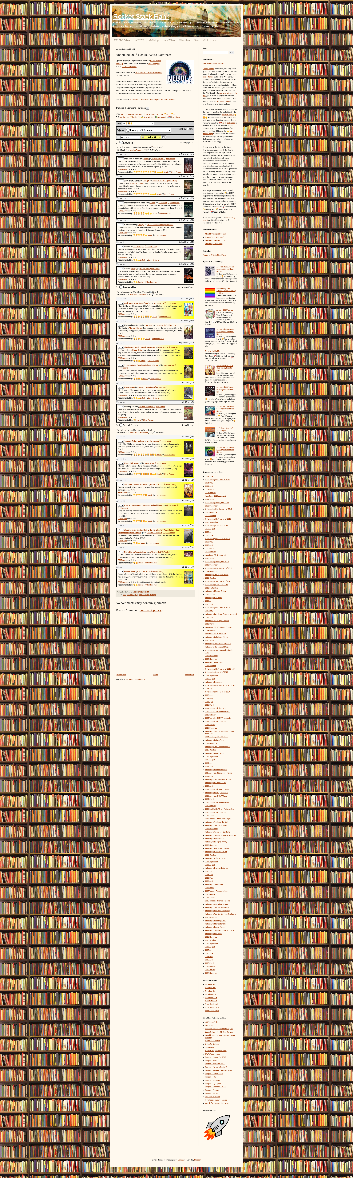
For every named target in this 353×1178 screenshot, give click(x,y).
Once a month (208, 69)
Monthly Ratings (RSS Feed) (215, 234)
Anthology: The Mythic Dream (216, 575)
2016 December (211, 829)
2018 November (211, 659)
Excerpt (146, 159)
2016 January (210, 898)
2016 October (210, 855)
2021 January (210, 499)
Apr (132, 114)
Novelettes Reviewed (138, 295)
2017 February (210, 806)
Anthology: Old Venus (213, 934)
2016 (124, 595)
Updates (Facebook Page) (215, 240)
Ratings (153, 595)
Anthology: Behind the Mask (216, 770)
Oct (154, 114)
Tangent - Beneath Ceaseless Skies (218, 1071)
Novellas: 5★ (210, 991)
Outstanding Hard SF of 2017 (216, 672)
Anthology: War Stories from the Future (220, 914)
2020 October (210, 516)
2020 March (209, 549)
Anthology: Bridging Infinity (216, 842)
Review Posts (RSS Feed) (214, 237)
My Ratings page (223, 101)
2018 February (210, 715)
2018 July (208, 689)
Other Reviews (176, 172)
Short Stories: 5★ (212, 1011)
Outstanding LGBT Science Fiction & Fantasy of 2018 (226, 291)
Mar (129, 114)
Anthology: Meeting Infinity (215, 921)
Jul (143, 114)
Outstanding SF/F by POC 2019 (217, 503)
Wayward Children (137, 183)
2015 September (211, 944)
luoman (181, 1160)
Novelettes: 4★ (211, 998)
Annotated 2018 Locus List (215, 634)
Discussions (184, 40)
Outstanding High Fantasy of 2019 (218, 509)
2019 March (209, 624)
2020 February (210, 552)
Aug (146, 114)
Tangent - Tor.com (212, 1090)
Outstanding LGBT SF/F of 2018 (217, 608)
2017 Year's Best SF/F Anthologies (224, 429)
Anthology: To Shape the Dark (216, 822)
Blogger (197, 1160)
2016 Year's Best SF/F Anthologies (218, 819)
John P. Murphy (138, 247)
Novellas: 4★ (210, 988)
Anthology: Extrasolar (213, 682)
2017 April (209, 786)
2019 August (210, 594)
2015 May (209, 957)
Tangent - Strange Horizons (215, 1087)
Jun (140, 114)
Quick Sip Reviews (212, 1044)
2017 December (211, 728)
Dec (161, 114)
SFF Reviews (210, 1047)
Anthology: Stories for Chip (216, 924)
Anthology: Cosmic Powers (215, 783)
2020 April (209, 545)
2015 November (211, 937)
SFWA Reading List (212, 1054)
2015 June (209, 953)
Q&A (205, 40)
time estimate (208, 77)
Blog (196, 40)
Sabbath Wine (129, 572)
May (137, 114)
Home (155, 675)
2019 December (211, 565)
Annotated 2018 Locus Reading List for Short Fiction (225, 409)
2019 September (211, 588)
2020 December (211, 506)
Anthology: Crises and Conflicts (217, 832)
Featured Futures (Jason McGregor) (219, 1029)
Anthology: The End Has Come (217, 908)
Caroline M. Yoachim (154, 533)
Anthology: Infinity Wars (214, 753)
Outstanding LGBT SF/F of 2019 (217, 539)
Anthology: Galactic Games (215, 858)
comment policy (150, 610)
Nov (157, 114)
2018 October (210, 666)
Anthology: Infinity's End (214, 662)
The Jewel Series (135, 328)
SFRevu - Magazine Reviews (216, 1051)
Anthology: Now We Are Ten (216, 852)
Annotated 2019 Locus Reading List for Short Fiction (225, 389)
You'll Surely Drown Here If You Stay (137, 303)
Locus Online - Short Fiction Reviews (219, 1032)
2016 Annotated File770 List (216, 796)
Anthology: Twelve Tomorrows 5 (218, 644)
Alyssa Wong (159, 303)
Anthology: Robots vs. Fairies (216, 637)
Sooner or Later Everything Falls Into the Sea (141, 365)
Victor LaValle (157, 159)
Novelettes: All (210, 994)
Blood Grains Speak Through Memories (139, 347)
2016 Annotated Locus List (215, 812)
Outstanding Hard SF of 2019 (216, 526)
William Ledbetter (146, 407)
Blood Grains (137, 350)
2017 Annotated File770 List (216, 708)
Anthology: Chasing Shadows (216, 793)
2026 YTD (139, 40)
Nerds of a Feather (212, 1041)
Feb (125, 114)
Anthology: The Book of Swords (217, 747)
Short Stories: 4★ (212, 1008)
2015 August (210, 947)
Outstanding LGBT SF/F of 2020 (217, 480)
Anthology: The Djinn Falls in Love (218, 780)
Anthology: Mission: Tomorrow (217, 911)
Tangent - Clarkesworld (214, 1074)
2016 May (209, 878)
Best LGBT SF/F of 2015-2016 (216, 737)
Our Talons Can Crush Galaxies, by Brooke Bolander (224, 368)
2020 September (211, 522)
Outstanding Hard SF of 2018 (216, 585)
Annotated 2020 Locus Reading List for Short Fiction (225, 450)
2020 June (209, 535)
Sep (150, 114)
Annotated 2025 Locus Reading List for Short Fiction (225, 269)
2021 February (210, 493)
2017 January (210, 816)
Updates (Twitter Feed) (214, 244)
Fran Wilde (159, 325)
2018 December (211, 656)
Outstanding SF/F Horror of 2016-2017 (220, 669)
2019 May (209, 611)
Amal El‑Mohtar (153, 441)
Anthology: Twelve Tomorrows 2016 (219, 930)
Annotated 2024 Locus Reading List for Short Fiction (225, 331)
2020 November (211, 512)
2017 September (211, 757)
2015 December (211, 917)
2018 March (209, 705)
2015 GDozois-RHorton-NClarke (217, 901)
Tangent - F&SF (211, 1077)
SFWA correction (129, 67)
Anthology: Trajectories (214, 885)
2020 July (208, 532)
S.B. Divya (144, 269)
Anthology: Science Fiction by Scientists (220, 835)
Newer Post (121, 675)
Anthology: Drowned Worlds (216, 868)
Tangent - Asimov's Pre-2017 (216, 1067)
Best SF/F (136, 117)
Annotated (130, 595)
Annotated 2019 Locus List (215, 555)
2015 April (209, 960)
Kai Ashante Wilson (154, 225)
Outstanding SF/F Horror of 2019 (218, 519)
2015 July (208, 950)
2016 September (211, 862)
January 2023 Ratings (224, 310)
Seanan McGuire (158, 181)
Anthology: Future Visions (215, 927)
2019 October (210, 578)
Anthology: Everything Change (217, 848)
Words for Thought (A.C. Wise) (217, 1103)
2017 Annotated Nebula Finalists (217, 712)
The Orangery (154, 64)
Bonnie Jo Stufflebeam (146, 387)
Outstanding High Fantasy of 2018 (218, 568)
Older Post (189, 675)
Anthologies (162, 117)
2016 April (209, 881)
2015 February (210, 967)
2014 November (211, 973)
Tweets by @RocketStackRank (214, 255)
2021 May (209, 483)
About (216, 40)
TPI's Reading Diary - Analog (216, 1100)
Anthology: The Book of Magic (217, 647)
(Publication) (170, 159)
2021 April (209, 486)
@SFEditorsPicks (211, 1022)
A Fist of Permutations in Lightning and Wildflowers (144, 505)
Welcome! (207, 63)
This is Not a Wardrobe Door (135, 552)
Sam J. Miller (149, 463)
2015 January (210, 970)
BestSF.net (209, 1025)
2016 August (210, 865)
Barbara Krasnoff (144, 572)
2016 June (209, 875)
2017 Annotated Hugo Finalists (217, 789)
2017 (175, 114)
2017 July (208, 763)
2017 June (209, 766)
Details (166, 172)
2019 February (210, 631)
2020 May (209, 542)
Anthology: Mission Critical (215, 591)
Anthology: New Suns (213, 598)
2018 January (210, 725)
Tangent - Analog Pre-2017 (215, 1057)
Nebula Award (144, 595)
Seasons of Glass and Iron (134, 441)
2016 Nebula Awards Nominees (148, 73)
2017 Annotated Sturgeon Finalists (218, 773)
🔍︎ (164, 159)
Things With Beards (131, 463)
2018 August (210, 679)
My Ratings (154, 40)
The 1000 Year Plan (212, 1097)
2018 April (209, 702)
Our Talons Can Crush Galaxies (136, 485)
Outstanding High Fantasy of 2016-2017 (220, 685)
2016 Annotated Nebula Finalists (217, 803)
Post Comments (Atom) (135, 679)
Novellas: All (210, 984)
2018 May (209, 699)
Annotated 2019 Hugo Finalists (217, 621)
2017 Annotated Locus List (215, 721)
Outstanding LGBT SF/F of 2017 (217, 692)
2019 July (208, 601)
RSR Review (122, 169)
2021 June (209, 476)
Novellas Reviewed (136, 150)
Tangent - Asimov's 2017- (215, 1064)
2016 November (211, 845)
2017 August (210, 760)
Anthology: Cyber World (214, 839)
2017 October (210, 750)
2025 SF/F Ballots (122, 40)
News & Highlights (212, 351)
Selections (175, 117)
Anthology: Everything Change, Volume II (221, 614)
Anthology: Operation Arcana (216, 904)
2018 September (211, 676)
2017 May (209, 776)
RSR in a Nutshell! (217, 63)
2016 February (210, 894)
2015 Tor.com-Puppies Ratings (216, 891)
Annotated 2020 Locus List (215, 496)
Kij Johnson (163, 203)
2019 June (209, 604)
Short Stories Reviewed (139, 433)
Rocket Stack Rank (141, 16)
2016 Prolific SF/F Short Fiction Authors (220, 809)
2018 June (209, 695)
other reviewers (228, 115)
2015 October (210, 940)
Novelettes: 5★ (211, 1001)
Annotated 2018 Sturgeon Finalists (218, 627)
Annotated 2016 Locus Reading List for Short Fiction (152, 99)
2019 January (210, 640)
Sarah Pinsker (169, 365)
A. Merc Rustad (155, 552)
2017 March (209, 799)
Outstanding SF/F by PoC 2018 (217, 562)
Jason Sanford (162, 347)
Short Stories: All (211, 1004)
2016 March (209, 888)
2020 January (210, 558)
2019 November (211, 572)
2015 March (209, 963)
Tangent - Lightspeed (213, 1084)
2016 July (208, 871)
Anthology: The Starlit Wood (216, 826)
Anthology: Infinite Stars (214, 740)
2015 (168, 114)
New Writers (169, 40)
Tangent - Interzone (212, 1080)
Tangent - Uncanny (212, 1093)
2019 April (209, 618)
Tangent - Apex (211, 1061)
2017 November (211, 744)
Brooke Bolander (157, 485)
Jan (122, 114)
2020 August (210, 529)
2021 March (209, 490)
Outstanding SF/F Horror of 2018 (218, 581)
